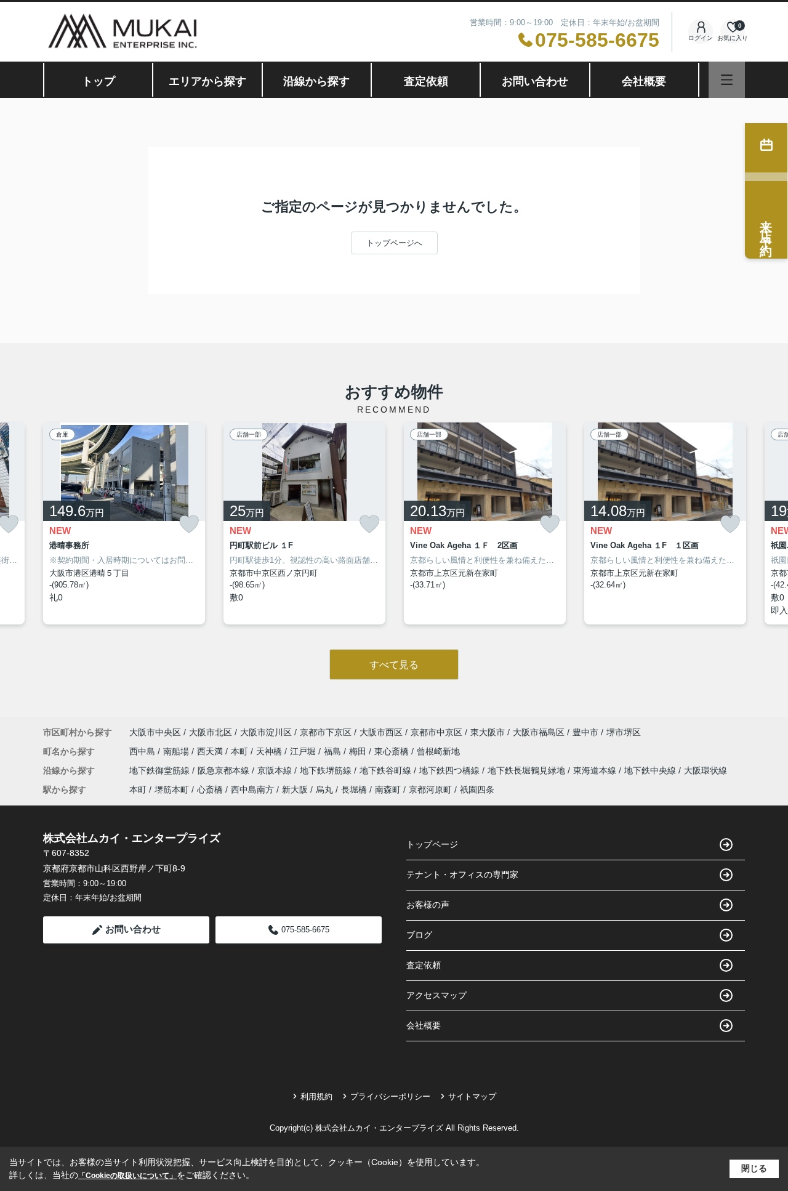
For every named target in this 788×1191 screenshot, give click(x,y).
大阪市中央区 (155, 732)
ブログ (419, 935)
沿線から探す (316, 81)
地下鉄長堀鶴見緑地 (528, 770)
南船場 (177, 751)
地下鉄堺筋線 (327, 770)
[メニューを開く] (727, 80)
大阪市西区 (381, 732)
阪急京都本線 (225, 770)
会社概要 (644, 81)
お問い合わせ (535, 81)
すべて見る (394, 665)
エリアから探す (207, 81)
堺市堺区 (623, 732)
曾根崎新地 (438, 751)
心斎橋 (210, 789)
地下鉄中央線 (651, 770)
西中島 (143, 751)
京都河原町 (430, 789)
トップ (98, 81)
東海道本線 (596, 770)
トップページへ (394, 243)
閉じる (754, 1168)
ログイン (700, 37)
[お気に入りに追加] (189, 524)
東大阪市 (487, 732)
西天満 (211, 751)
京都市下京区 (326, 732)
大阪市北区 (210, 732)
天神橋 (270, 751)
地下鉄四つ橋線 (450, 770)
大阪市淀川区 (266, 732)
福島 (334, 751)
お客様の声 (427, 905)
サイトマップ (472, 1096)
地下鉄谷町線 (387, 770)
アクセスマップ (436, 995)
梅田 (359, 751)
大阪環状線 (705, 770)
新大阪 (295, 789)
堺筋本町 (172, 789)
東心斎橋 (392, 751)
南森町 (388, 789)
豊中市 (585, 732)
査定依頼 (426, 81)
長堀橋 (354, 789)
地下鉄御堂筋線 (160, 770)
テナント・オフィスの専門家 (462, 874)
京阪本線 (275, 770)
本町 (241, 751)
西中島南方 (252, 789)
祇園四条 (477, 789)
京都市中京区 (436, 732)
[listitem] (124, 523)
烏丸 (324, 789)
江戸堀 (304, 751)
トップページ (432, 844)
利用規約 (316, 1096)
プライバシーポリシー (390, 1096)
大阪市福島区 (539, 732)
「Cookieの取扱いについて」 (127, 1175)
